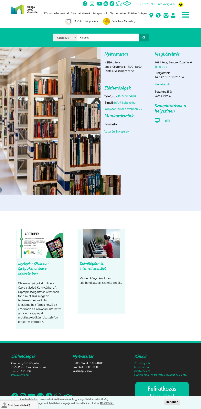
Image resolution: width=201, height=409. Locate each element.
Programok (100, 13)
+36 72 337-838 (125, 96)
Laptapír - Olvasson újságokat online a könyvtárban (33, 268)
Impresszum (141, 367)
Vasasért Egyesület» (117, 131)
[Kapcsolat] (166, 15)
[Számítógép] (157, 120)
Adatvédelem (142, 371)
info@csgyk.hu (166, 4)
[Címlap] (24, 6)
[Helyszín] (151, 15)
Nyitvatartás (118, 13)
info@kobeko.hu (124, 102)
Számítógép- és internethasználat (92, 266)
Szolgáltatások (80, 13)
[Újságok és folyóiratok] (167, 120)
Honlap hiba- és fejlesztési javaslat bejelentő (160, 375)
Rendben (172, 402)
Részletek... (107, 403)
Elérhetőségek (137, 13)
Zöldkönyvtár (142, 363)
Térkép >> (161, 67)
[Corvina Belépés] (173, 15)
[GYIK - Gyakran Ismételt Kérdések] (158, 15)
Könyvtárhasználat (56, 13)
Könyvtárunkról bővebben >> (123, 109)
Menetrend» (162, 84)
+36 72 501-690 (144, 4)
